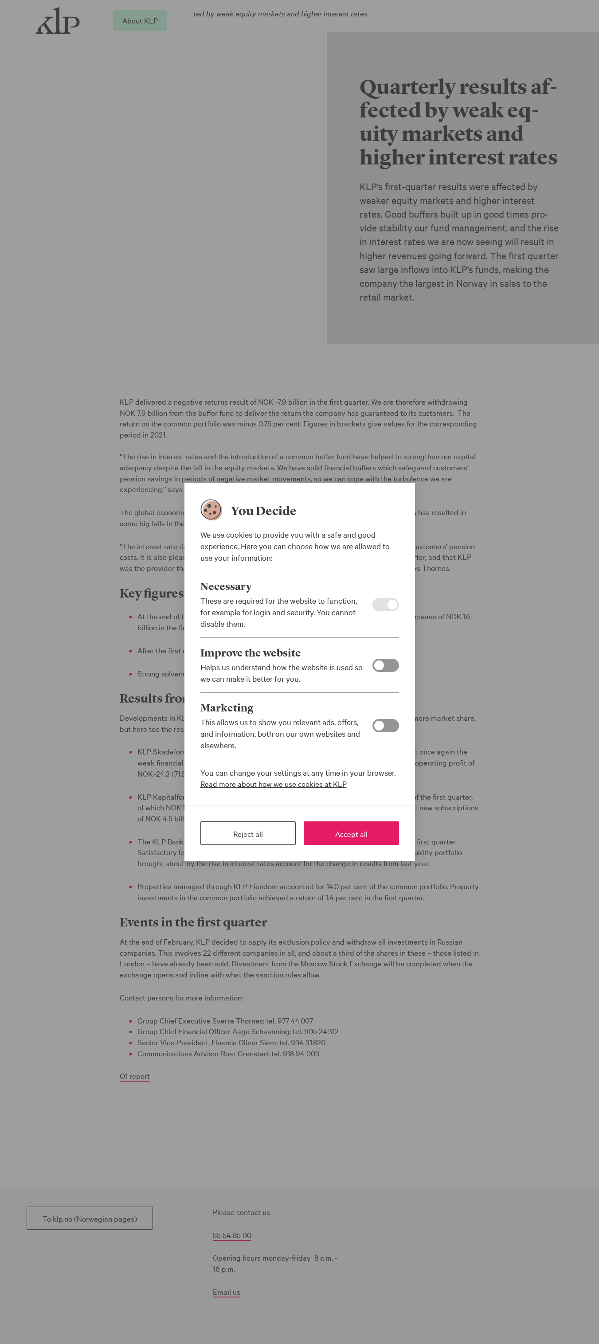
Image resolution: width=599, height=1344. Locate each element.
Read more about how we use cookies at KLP (273, 783)
